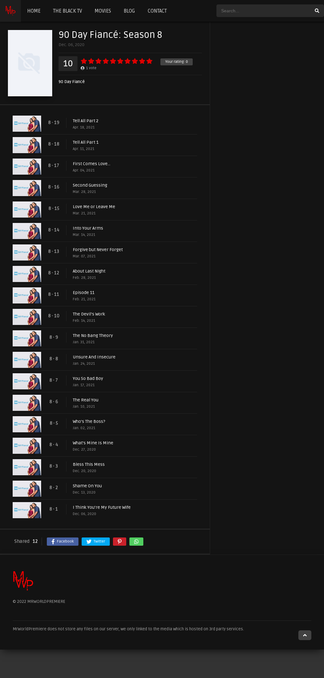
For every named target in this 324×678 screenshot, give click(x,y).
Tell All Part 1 (85, 142)
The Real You (85, 400)
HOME (33, 11)
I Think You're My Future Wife (102, 507)
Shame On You (87, 486)
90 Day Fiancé (72, 82)
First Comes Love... (91, 163)
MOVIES (103, 11)
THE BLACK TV (67, 11)
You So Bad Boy (88, 378)
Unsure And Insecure (94, 357)
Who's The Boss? (89, 421)
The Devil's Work (89, 314)
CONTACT (157, 11)
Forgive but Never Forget (98, 249)
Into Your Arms (88, 228)
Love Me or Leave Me (94, 206)
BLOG (129, 11)
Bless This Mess (89, 464)
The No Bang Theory (93, 335)
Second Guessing (90, 185)
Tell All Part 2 (85, 120)
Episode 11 (83, 292)
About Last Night (89, 271)
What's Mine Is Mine (93, 443)
